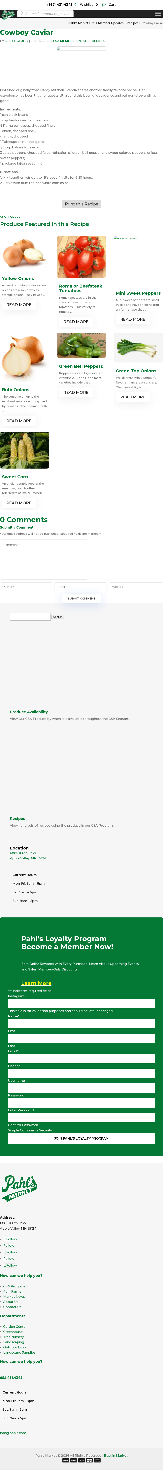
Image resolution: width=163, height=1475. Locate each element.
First (11, 1031)
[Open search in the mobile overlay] (44, 14)
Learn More (36, 983)
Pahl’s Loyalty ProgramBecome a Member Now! (67, 943)
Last (11, 1046)
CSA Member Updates (71, 41)
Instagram (16, 996)
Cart (112, 5)
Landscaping (13, 1342)
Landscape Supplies (19, 1352)
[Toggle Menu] (158, 14)
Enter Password (21, 1110)
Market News (14, 1297)
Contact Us (12, 1307)
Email (13, 1051)
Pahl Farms (12, 1291)
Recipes (98, 41)
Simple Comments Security (30, 1130)
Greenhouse (13, 1332)
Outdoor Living (15, 1347)
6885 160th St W (23, 853)
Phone (14, 1066)
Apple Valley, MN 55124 (28, 858)
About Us (10, 1302)
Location (19, 848)
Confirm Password (23, 1125)
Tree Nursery (13, 1337)
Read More (18, 304)
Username (16, 1081)
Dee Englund (16, 41)
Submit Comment (81, 598)
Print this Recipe (81, 204)
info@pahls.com (13, 1433)
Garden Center (15, 1327)
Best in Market (116, 1456)
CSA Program (14, 1286)
